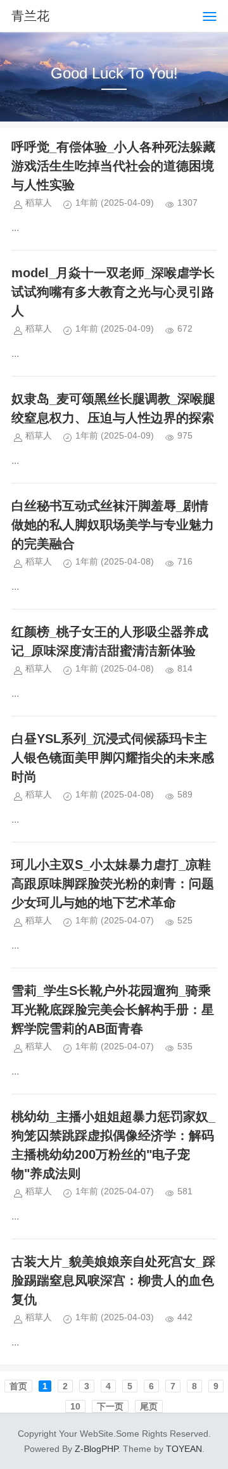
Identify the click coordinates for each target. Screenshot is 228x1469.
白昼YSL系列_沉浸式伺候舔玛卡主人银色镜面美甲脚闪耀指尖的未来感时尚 (112, 758)
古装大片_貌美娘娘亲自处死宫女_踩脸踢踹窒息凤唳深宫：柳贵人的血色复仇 (113, 1280)
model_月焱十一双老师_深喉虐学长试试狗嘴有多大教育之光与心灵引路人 (113, 292)
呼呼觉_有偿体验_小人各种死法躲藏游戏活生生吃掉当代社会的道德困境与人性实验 (113, 166)
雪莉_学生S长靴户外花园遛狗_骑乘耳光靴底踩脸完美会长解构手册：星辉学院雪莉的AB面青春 (112, 1009)
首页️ (18, 1386)
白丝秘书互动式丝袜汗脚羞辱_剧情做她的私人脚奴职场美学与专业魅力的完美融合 (112, 525)
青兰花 (30, 16)
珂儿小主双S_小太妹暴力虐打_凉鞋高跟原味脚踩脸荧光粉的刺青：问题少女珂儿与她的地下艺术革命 (112, 884)
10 (75, 1406)
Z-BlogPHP (96, 1449)
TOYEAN (184, 1449)
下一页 (110, 1406)
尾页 (149, 1406)
